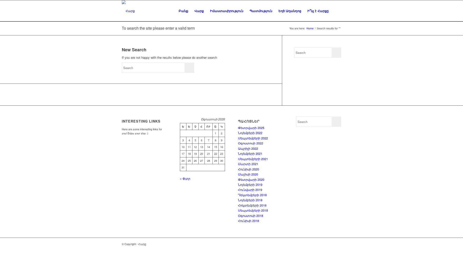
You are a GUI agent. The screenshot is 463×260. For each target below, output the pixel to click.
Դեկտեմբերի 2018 (252, 195)
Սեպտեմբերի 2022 (253, 138)
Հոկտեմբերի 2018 (252, 205)
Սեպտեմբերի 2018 (253, 210)
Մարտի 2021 (248, 164)
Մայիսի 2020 (248, 174)
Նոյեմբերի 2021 (250, 153)
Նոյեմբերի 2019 (250, 184)
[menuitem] (183, 10)
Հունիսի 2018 (248, 220)
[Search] (336, 10)
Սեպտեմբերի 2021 (253, 158)
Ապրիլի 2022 (248, 148)
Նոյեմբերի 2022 (250, 132)
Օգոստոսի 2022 (250, 143)
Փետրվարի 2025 (251, 127)
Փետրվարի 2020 (251, 179)
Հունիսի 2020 (248, 169)
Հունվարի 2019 (250, 189)
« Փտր (185, 178)
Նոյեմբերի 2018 (250, 200)
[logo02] (128, 10)
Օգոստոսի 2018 (250, 215)
